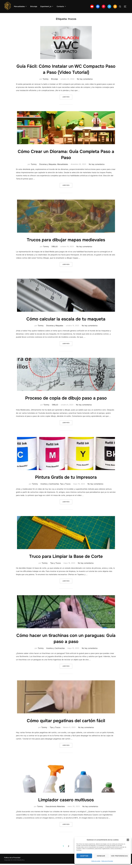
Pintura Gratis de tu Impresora (66, 477)
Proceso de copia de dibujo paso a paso (66, 398)
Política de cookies (95, 861)
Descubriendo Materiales (55, 806)
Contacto (60, 6)
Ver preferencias (119, 856)
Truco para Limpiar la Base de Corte (66, 556)
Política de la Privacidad (107, 861)
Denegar (101, 856)
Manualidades (19, 6)
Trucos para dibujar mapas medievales (66, 240)
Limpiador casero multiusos (66, 800)
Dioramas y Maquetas (47, 164)
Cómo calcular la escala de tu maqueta (65, 319)
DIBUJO (55, 246)
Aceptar (84, 856)
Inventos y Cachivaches (50, 484)
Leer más (67, 97)
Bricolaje (33, 6)
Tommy (45, 79)
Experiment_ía (45, 6)
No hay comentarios (85, 79)
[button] (128, 840)
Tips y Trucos (65, 484)
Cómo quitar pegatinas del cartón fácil (66, 720)
